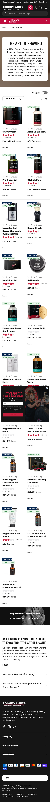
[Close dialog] (47, 388)
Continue (13, 414)
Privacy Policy (16, 409)
